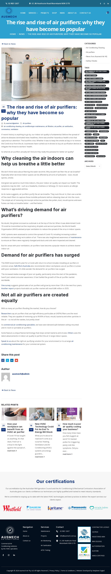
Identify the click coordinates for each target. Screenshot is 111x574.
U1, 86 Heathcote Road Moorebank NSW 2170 (51, 3)
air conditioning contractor (95, 85)
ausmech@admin (12, 123)
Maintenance (45, 531)
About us (26, 536)
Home (22, 13)
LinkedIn (11, 360)
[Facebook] (100, 3)
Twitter (7, 360)
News (62, 13)
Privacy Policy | (55, 570)
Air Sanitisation (46, 545)
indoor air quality (91, 150)
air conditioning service (93, 102)
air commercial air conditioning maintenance (96, 72)
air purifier (58, 126)
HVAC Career (89, 143)
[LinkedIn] (108, 3)
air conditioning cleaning (12, 126)
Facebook (2, 360)
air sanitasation (100, 108)
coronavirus (5, 129)
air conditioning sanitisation (95, 98)
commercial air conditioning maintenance (95, 124)
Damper (96, 134)
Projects (45, 13)
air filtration (50, 126)
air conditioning (90, 75)
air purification (102, 105)
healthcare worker (91, 140)
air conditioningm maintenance (33, 126)
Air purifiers (27, 123)
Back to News (10, 44)
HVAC (102, 140)
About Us (72, 13)
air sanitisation (67, 126)
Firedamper (103, 137)
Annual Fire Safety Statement (95, 114)
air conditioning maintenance (95, 92)
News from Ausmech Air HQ (96, 56)
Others (70, 333)
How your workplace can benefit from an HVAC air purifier (15, 428)
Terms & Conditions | (68, 570)
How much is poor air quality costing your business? (72, 427)
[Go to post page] (13, 414)
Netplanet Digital (98, 570)
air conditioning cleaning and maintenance (95, 82)
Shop (54, 13)
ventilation (14, 129)
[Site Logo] (8, 13)
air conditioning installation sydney (95, 89)
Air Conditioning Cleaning (95, 48)
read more (11, 451)
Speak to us (6, 341)
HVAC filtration (101, 143)
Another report (7, 288)
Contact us (26, 540)
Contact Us (85, 13)
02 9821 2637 (13, 3)
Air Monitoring (46, 540)
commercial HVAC (91, 131)
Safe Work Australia (22, 266)
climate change (90, 117)
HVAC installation (91, 146)
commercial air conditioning (95, 120)
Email (16, 360)
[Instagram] (104, 3)
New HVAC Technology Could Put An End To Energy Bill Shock (44, 428)
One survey (6, 285)
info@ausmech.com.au (68, 536)
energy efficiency (91, 137)
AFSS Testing (45, 550)
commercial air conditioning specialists (19, 325)
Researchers (6, 313)
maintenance (76, 237)
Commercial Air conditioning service (95, 127)
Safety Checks (91, 61)
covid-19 (88, 134)
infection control (91, 153)
